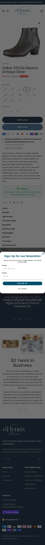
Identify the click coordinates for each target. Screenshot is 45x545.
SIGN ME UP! (22, 283)
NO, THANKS (22, 288)
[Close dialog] (43, 254)
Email (4, 273)
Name (4, 265)
